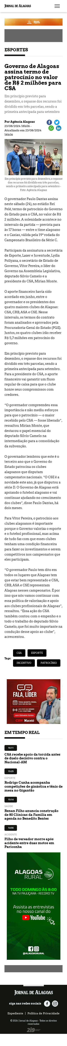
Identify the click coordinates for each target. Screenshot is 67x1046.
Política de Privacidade (43, 1013)
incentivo (24, 662)
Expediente (15, 1013)
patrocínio (49, 662)
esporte (37, 652)
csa (19, 652)
